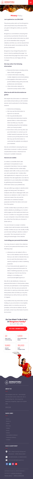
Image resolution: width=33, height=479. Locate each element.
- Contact (7, 439)
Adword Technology (16, 473)
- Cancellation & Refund (11, 435)
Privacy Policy (8, 475)
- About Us (8, 421)
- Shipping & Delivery (10, 437)
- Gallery (7, 428)
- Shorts (7, 430)
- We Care (8, 426)
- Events (7, 423)
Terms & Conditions (19, 475)
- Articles (7, 433)
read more (8, 407)
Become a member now (16, 328)
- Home (7, 419)
